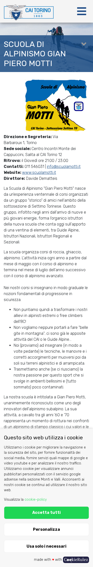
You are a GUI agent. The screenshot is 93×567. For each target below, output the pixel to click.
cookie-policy (36, 499)
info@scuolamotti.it (64, 166)
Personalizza (46, 529)
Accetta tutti (46, 512)
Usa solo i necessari (46, 546)
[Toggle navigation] (81, 11)
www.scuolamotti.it (39, 172)
